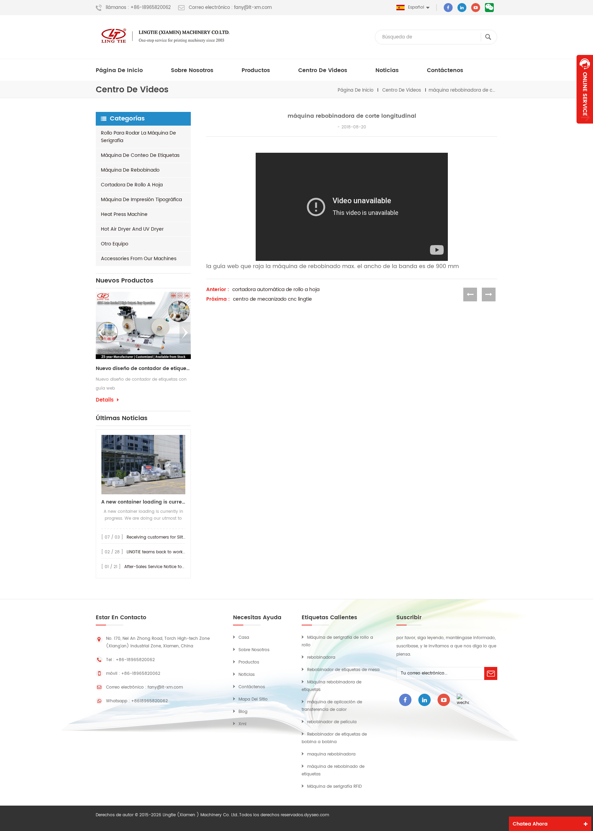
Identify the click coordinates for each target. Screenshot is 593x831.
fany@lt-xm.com (165, 687)
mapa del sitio (253, 699)
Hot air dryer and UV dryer (132, 229)
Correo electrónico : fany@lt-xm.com (230, 7)
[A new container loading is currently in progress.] (143, 464)
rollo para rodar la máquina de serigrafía (138, 137)
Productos (256, 70)
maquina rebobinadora (331, 754)
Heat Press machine (124, 214)
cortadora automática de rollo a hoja (275, 289)
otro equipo (114, 244)
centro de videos (322, 70)
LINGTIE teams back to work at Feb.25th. (167, 552)
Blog (243, 711)
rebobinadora (321, 657)
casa (244, 637)
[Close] (585, 127)
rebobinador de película (332, 722)
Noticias (387, 70)
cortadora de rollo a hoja (132, 185)
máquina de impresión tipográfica (141, 200)
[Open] (585, 89)
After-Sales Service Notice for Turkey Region (168, 567)
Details (105, 400)
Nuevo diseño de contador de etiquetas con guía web (143, 368)
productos (249, 662)
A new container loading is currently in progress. (143, 502)
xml (242, 724)
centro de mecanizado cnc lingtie (272, 299)
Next (184, 332)
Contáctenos (445, 70)
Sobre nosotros (192, 70)
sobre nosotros (254, 650)
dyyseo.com (316, 815)
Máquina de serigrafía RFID (334, 786)
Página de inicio (119, 70)
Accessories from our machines (138, 259)
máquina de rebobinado (130, 170)
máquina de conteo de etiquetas (140, 155)
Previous (101, 332)
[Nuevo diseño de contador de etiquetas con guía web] (143, 325)
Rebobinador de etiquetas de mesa (343, 670)
